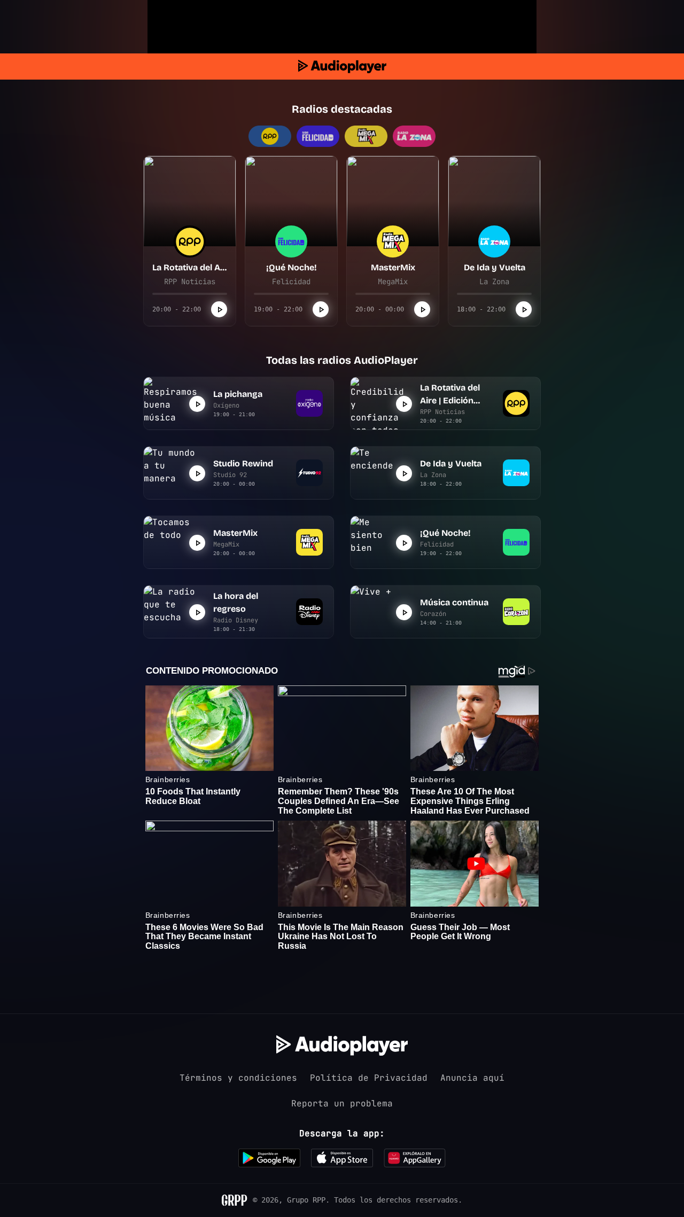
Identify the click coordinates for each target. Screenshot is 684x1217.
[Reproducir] (219, 309)
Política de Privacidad (369, 1077)
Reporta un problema (342, 1103)
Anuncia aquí (472, 1077)
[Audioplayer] (342, 66)
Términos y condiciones (238, 1077)
